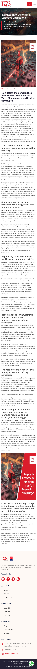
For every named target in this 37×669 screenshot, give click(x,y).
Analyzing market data (8, 210)
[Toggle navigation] (34, 4)
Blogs (3, 89)
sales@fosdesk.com (11, 654)
